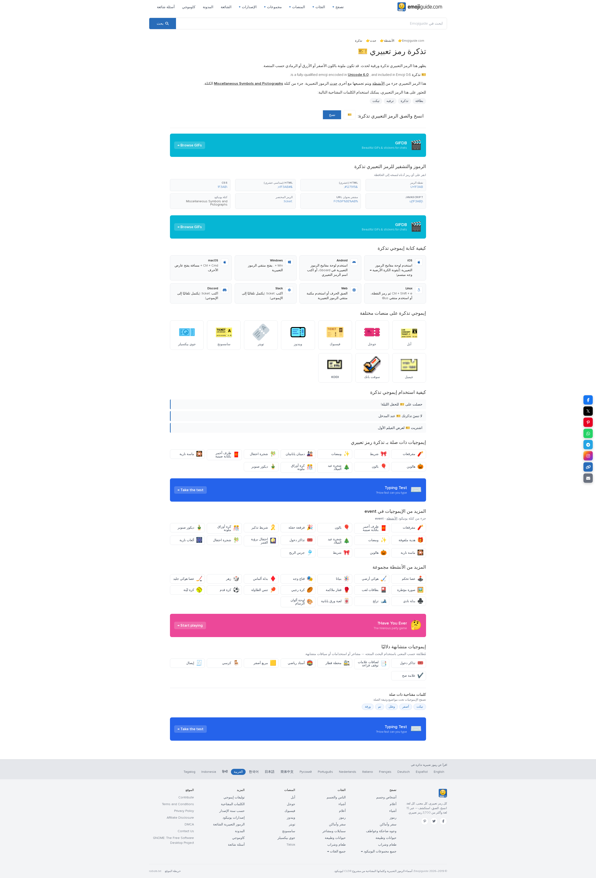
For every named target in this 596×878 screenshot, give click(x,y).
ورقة (368, 707)
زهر (232, 579)
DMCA (189, 824)
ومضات (340, 454)
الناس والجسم (336, 797)
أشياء (392, 811)
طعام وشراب (387, 845)
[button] (396, 185)
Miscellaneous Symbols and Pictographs (206, 202)
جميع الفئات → (336, 851)
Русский (306, 772)
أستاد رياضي (300, 663)
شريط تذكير (263, 527)
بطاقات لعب (374, 590)
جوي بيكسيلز (286, 838)
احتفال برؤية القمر (263, 540)
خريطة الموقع (173, 871)
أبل (293, 797)
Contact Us (186, 831)
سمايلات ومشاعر (334, 831)
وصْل (392, 707)
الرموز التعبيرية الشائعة (229, 824)
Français (385, 772)
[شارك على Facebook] (588, 400)
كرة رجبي (302, 590)
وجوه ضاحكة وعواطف (381, 831)
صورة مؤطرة (410, 590)
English (439, 772)
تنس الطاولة (263, 590)
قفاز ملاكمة (338, 590)
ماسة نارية (190, 454)
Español (422, 772)
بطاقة (419, 101)
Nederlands (347, 772)
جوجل (291, 804)
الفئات (318, 7)
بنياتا (343, 579)
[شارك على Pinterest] (588, 422)
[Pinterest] (424, 821)
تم (379, 707)
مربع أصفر (265, 663)
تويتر (292, 824)
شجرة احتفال (263, 454)
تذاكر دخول (301, 540)
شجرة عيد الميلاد (339, 467)
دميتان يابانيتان (299, 454)
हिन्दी (225, 772)
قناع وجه (303, 579)
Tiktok (291, 845)
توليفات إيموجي (234, 797)
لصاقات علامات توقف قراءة (372, 663)
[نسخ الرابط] (588, 467)
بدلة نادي (413, 601)
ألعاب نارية (190, 540)
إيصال (194, 663)
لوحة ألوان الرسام (302, 601)
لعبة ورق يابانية (335, 601)
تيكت (420, 707)
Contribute (186, 797)
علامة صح (412, 675)
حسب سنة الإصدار (232, 811)
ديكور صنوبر (263, 466)
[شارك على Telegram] (588, 444)
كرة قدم (229, 590)
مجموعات (273, 7)
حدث (373, 41)
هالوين (415, 466)
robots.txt (155, 871)
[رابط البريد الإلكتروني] (588, 478)
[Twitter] (434, 821)
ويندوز (291, 818)
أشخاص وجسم (386, 797)
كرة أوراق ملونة (302, 467)
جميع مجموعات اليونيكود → (378, 851)
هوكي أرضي (374, 579)
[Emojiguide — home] (419, 7)
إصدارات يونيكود (234, 818)
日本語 (269, 772)
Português (325, 772)
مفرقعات (413, 454)
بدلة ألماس (264, 579)
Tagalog (189, 772)
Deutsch (403, 772)
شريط (378, 454)
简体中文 (287, 772)
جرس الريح (301, 553)
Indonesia (208, 772)
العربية (238, 772)
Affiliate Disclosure (180, 818)
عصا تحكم (412, 579)
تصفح (338, 7)
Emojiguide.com (413, 41)
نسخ (332, 115)
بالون (379, 466)
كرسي (230, 663)
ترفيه (390, 101)
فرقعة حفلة (300, 527)
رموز (393, 818)
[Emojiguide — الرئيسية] (442, 793)
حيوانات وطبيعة (386, 838)
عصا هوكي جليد (187, 579)
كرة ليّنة (192, 590)
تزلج (380, 601)
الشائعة (226, 7)
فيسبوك (289, 811)
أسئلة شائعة (166, 7)
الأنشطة (389, 41)
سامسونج (288, 831)
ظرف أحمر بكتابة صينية (227, 454)
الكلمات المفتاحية (233, 804)
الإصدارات (248, 7)
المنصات (297, 7)
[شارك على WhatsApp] (588, 433)
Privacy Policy (184, 811)
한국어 (254, 772)
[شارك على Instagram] (588, 455)
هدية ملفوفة (411, 540)
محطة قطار (337, 663)
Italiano (367, 772)
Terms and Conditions (178, 804)
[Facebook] (443, 821)
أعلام (393, 804)
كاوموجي (188, 7)
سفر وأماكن (388, 824)
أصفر (405, 707)
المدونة (208, 7)
